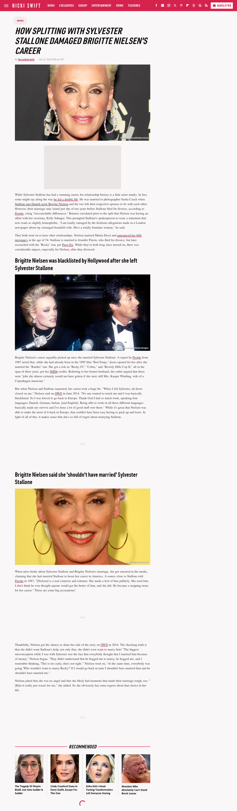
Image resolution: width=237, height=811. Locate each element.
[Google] (200, 6)
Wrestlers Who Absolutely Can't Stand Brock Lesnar (134, 790)
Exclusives (66, 5)
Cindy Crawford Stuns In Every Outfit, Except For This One (63, 790)
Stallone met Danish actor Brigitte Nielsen (41, 204)
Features (134, 5)
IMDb (54, 371)
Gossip (82, 5)
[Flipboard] (187, 6)
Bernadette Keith (26, 59)
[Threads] (194, 6)
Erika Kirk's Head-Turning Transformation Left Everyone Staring (99, 790)
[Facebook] (156, 6)
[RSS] (206, 6)
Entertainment (101, 5)
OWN (58, 393)
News (51, 5)
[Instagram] (169, 6)
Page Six (67, 244)
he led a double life (66, 199)
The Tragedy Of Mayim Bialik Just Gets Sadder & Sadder (29, 790)
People (19, 213)
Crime (120, 5)
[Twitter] (175, 6)
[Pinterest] (181, 6)
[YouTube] (162, 6)
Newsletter (224, 5)
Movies (20, 20)
